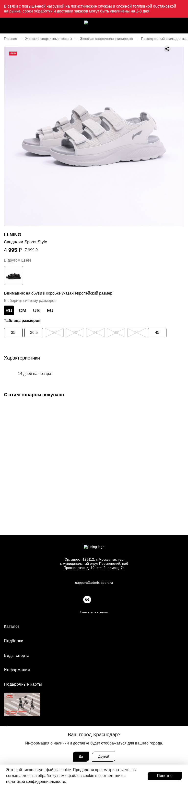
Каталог (12, 626)
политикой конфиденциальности (35, 781)
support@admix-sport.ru (94, 583)
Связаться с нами (94, 612)
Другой (103, 756)
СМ (22, 310)
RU (8, 310)
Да (81, 756)
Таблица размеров (22, 321)
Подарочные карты (23, 684)
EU (50, 310)
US (36, 310)
